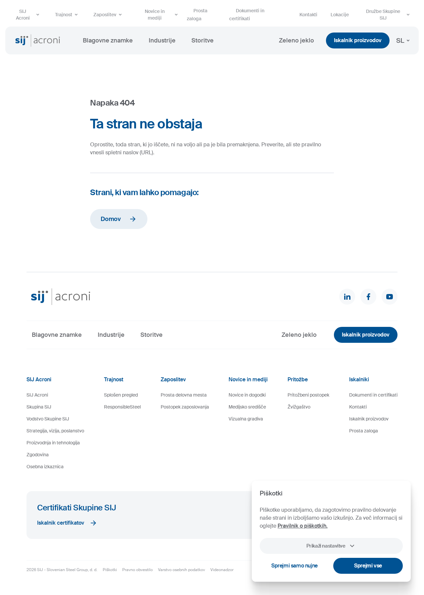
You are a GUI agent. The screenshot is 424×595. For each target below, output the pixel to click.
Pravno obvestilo (137, 569)
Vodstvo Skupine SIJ (47, 419)
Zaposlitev (104, 15)
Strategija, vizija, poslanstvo (55, 431)
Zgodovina (37, 455)
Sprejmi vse (368, 565)
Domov (111, 219)
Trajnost (63, 15)
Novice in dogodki (247, 395)
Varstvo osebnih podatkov (181, 569)
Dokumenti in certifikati (246, 15)
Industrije (162, 40)
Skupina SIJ (38, 407)
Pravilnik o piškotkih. (303, 525)
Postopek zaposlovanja (185, 407)
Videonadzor (222, 569)
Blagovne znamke (108, 40)
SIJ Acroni (23, 14)
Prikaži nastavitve (325, 546)
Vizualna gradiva (246, 419)
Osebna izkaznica (45, 467)
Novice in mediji (155, 14)
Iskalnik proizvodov (358, 40)
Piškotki (110, 569)
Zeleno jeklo (296, 40)
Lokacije (340, 15)
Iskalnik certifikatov (60, 522)
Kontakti (308, 15)
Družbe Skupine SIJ (383, 14)
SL (400, 40)
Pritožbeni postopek (308, 395)
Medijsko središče (247, 407)
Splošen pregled (121, 395)
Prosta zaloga (197, 15)
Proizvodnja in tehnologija (53, 443)
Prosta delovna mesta (184, 395)
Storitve (202, 40)
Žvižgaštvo (299, 407)
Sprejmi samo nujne (294, 565)
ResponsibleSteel (122, 407)
